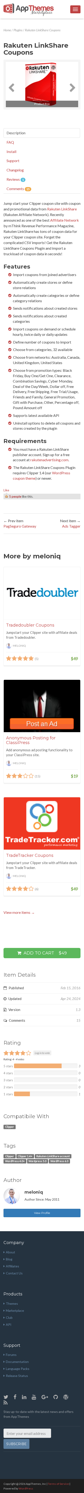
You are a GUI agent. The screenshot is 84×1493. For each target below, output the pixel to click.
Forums (11, 1355)
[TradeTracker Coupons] (42, 823)
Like (6, 490)
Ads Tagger (71, 526)
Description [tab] (16, 133)
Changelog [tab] (15, 170)
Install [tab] (11, 151)
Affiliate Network (64, 220)
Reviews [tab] (15, 179)
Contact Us (14, 1273)
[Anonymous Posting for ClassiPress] (42, 706)
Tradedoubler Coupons (30, 625)
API (8, 1324)
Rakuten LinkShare (62, 209)
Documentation (17, 1362)
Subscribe (16, 1444)
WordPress (26, 1488)
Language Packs (17, 1369)
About (10, 1252)
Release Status (17, 1376)
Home (7, 30)
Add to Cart (44, 953)
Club (9, 1317)
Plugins (18, 30)
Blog (9, 1259)
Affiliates (12, 1266)
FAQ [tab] (10, 142)
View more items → (19, 912)
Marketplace (15, 1310)
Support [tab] (13, 160)
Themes (12, 1303)
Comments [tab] (18, 188)
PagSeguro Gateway (20, 526)
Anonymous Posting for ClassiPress (31, 740)
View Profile (42, 1213)
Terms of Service (58, 1484)
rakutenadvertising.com (49, 459)
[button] (11, 84)
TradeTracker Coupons (29, 855)
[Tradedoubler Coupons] (42, 593)
